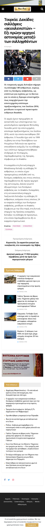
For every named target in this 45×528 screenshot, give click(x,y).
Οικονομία (25, 499)
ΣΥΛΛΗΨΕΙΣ (27, 226)
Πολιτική (16, 499)
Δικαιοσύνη (8, 501)
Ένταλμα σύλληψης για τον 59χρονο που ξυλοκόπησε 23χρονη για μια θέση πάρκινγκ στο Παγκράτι (22, 457)
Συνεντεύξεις (19, 501)
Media (37, 501)
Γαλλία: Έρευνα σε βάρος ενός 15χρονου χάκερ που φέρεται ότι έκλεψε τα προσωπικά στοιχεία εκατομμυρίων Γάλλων (28, 301)
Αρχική (7, 499)
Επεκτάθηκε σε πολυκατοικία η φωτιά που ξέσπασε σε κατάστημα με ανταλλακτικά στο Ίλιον (21, 465)
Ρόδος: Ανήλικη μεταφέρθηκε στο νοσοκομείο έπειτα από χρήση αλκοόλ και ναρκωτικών (23, 427)
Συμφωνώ (32, 525)
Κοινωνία (34, 499)
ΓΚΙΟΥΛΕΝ (16, 226)
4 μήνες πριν (22, 291)
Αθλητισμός (22, 504)
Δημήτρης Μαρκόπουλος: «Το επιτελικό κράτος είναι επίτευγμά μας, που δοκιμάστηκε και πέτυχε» (22, 392)
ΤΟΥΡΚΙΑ (8, 229)
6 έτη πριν (7, 46)
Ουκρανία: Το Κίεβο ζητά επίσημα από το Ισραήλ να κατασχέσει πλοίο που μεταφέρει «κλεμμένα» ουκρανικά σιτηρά (28, 319)
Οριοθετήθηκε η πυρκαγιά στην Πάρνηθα (22, 416)
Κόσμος (30, 501)
